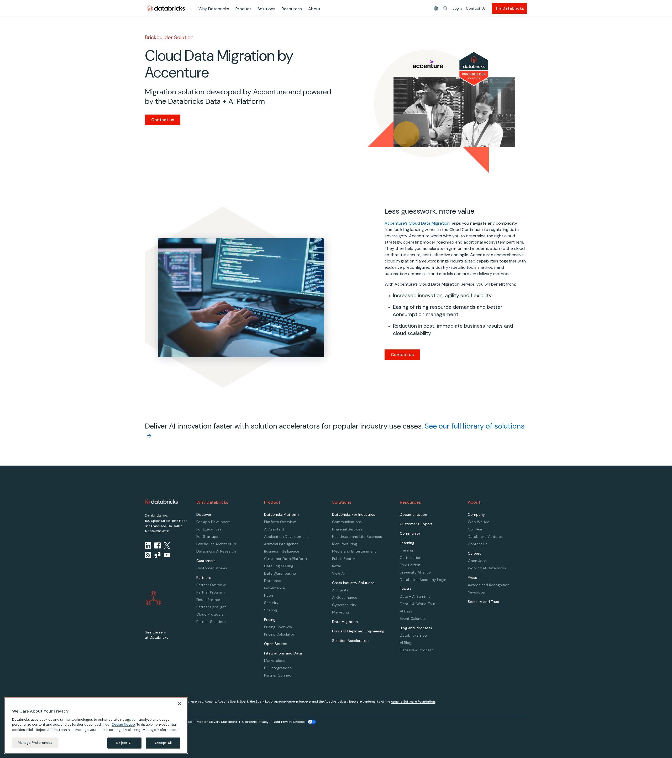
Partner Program (210, 592)
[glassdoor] (157, 555)
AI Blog (405, 642)
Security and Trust (484, 601)
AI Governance (344, 597)
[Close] (179, 703)
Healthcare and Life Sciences (357, 536)
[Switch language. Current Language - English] (436, 8)
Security (271, 602)
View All (338, 573)
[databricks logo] (161, 501)
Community (410, 533)
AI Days (406, 611)
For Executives (208, 529)
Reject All (124, 743)
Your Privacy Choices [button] (290, 722)
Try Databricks (509, 8)
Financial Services (347, 529)
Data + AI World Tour (417, 603)
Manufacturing (344, 544)
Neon (268, 595)
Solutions (266, 9)
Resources (292, 9)
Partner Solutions (211, 621)
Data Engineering (278, 566)
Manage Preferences (35, 742)
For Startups (207, 536)
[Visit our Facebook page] (157, 545)
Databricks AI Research (216, 551)
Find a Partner (208, 599)
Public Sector (343, 558)
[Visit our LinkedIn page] (148, 545)
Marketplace (274, 660)
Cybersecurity (344, 604)
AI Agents (340, 590)
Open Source (275, 643)
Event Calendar (413, 618)
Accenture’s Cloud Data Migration (417, 223)
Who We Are (478, 521)
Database (272, 580)
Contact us (162, 119)
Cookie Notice (123, 724)
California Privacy (255, 722)
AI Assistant (274, 529)
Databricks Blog (413, 635)
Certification (410, 557)
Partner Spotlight (211, 607)
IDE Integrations (277, 668)
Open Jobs (477, 560)
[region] (96, 725)
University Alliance (415, 572)
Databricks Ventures (485, 536)
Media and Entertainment (354, 551)
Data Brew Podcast (416, 650)
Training (406, 550)
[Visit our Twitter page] (167, 545)
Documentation (413, 514)
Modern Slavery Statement (217, 722)
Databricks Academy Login (423, 579)
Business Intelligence (281, 551)
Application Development (286, 536)
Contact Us (476, 8)
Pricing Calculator (279, 634)
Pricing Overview (278, 627)
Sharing (270, 610)
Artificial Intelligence (281, 544)
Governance (274, 588)
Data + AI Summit (415, 596)
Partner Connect (278, 675)
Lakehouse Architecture (216, 544)
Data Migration (345, 621)
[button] (445, 8)
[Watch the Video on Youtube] (167, 555)
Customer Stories (211, 568)
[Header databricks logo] (166, 8)
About (314, 9)
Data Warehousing (280, 573)
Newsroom (477, 592)
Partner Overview (211, 584)
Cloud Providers (210, 614)
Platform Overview (280, 521)
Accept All (163, 743)
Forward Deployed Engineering (358, 631)
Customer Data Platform (285, 558)
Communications (347, 521)
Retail (337, 566)
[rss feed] (148, 555)
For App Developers (213, 521)
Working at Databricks (487, 568)
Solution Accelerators (351, 640)
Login (457, 8)
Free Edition (410, 565)
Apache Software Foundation (413, 701)
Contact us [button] (402, 354)
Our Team (476, 529)
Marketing (340, 612)
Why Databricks (213, 9)
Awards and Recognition (489, 584)
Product (243, 9)
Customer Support (416, 524)
